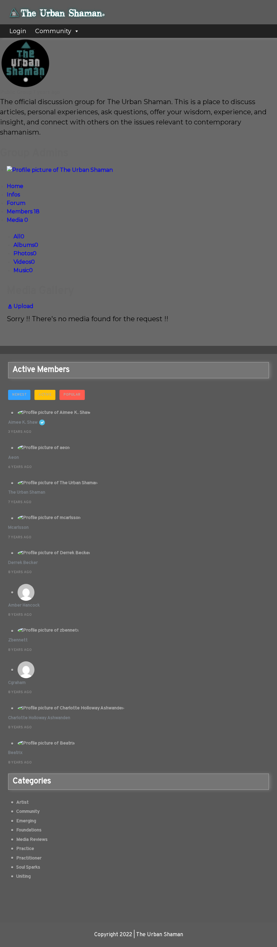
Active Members (41, 370)
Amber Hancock (24, 605)
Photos (25, 253)
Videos (24, 262)
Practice (25, 849)
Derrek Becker (23, 563)
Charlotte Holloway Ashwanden (39, 718)
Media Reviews (32, 840)
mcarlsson (18, 527)
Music (23, 270)
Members (23, 211)
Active (45, 395)
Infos (13, 194)
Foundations (29, 830)
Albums (26, 245)
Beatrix (15, 753)
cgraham (17, 683)
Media (17, 220)
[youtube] (171, 900)
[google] (149, 900)
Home (15, 186)
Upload (23, 306)
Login (17, 31)
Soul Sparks (28, 867)
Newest (19, 395)
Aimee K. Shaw (22, 422)
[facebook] (106, 900)
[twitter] (127, 900)
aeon (13, 457)
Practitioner (29, 858)
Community (53, 31)
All (19, 236)
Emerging (26, 821)
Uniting (23, 876)
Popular (72, 395)
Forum (16, 203)
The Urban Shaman (26, 492)
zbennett (18, 640)
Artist (22, 802)
